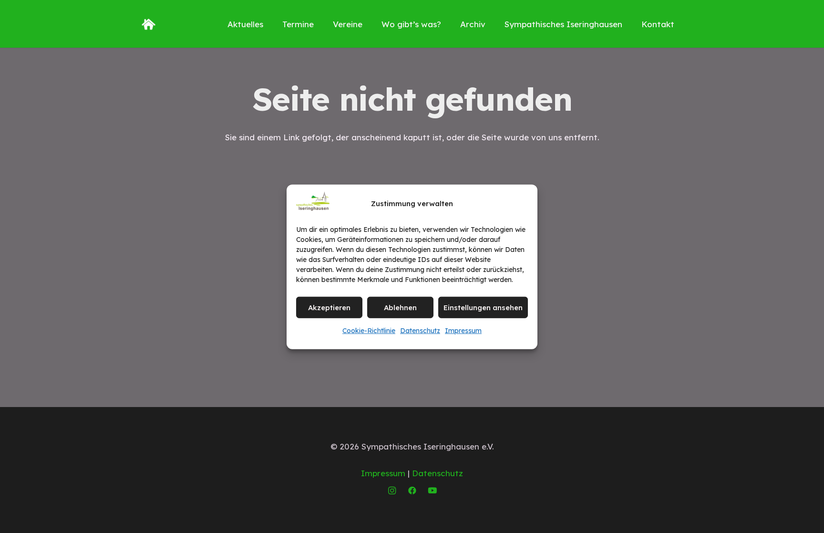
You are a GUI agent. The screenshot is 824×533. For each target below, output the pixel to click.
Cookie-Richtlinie (368, 330)
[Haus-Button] (148, 24)
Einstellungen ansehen (483, 307)
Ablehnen (400, 307)
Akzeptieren (329, 307)
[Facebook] (412, 491)
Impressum (463, 330)
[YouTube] (432, 491)
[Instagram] (391, 491)
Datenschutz (420, 330)
